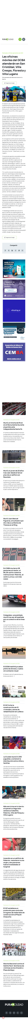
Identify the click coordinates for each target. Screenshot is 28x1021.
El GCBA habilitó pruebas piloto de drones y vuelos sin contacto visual (13, 668)
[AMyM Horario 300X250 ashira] (14, 323)
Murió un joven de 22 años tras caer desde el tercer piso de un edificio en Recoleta (13, 474)
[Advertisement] (14, 17)
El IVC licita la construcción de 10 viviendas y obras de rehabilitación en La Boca (13, 708)
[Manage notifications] (3, 1018)
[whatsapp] (17, 1012)
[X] (8, 250)
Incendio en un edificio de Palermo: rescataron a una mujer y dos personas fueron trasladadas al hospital (13, 862)
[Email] (22, 250)
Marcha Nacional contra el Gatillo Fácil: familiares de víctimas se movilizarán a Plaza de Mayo (13, 967)
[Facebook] (5, 250)
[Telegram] (19, 250)
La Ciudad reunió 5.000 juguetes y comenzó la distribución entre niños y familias (13, 760)
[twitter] (10, 1012)
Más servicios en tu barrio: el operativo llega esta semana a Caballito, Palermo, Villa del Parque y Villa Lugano (13, 810)
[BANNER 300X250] (14, 260)
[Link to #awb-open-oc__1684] (23, 39)
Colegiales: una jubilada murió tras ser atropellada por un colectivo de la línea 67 (14, 618)
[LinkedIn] (12, 250)
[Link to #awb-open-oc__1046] (20, 39)
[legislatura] (14, 280)
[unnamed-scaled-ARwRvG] (14, 87)
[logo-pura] (8, 39)
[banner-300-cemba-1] (14, 343)
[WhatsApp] (15, 250)
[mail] (21, 1012)
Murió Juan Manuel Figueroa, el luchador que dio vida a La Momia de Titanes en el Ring (13, 521)
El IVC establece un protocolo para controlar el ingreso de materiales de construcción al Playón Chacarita (13, 912)
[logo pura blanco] (14, 1003)
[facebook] (6, 1012)
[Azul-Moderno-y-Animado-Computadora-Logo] (14, 300)
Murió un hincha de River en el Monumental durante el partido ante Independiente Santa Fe (13, 426)
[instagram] (14, 1012)
